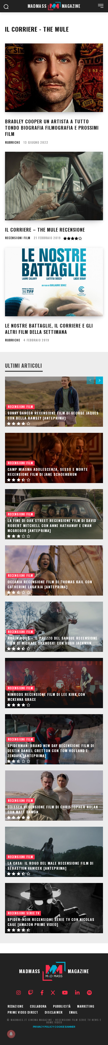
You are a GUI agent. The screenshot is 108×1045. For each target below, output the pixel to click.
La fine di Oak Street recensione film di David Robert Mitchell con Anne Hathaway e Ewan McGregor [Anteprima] (52, 525)
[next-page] (99, 380)
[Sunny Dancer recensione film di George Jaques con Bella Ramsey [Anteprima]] (54, 402)
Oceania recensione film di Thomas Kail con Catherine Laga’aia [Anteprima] (50, 584)
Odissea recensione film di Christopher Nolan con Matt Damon (53, 809)
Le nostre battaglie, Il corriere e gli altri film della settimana (49, 328)
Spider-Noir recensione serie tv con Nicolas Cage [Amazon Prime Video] (51, 922)
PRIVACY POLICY (43, 1026)
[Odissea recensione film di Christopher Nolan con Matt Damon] (54, 795)
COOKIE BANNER (65, 1026)
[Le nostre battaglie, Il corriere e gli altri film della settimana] (54, 282)
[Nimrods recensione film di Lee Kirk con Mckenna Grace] (54, 683)
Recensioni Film (17, 237)
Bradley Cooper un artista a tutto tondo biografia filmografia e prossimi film (52, 127)
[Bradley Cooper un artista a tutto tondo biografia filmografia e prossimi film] (54, 77)
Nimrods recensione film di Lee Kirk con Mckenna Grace (46, 697)
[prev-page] (90, 380)
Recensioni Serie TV (23, 913)
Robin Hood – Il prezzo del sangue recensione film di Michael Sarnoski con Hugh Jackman (52, 640)
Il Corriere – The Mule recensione (45, 229)
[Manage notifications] (11, 1034)
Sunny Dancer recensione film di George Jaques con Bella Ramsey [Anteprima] (53, 415)
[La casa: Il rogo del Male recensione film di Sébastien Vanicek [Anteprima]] (54, 852)
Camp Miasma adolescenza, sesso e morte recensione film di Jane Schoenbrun (48, 471)
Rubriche (12, 142)
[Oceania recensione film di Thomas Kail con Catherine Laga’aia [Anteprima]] (54, 570)
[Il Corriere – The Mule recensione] (54, 186)
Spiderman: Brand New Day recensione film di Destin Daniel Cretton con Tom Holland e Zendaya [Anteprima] (51, 750)
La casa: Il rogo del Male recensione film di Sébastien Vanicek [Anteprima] (50, 865)
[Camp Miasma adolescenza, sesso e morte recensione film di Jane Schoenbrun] (54, 458)
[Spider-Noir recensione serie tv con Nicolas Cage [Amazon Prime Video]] (54, 908)
